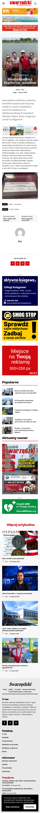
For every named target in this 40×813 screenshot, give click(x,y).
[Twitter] (22, 263)
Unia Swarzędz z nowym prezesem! (17, 593)
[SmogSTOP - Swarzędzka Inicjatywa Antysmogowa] (20, 325)
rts (22, 89)
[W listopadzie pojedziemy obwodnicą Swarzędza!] (7, 401)
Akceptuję (30, 807)
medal (11, 204)
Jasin (4, 793)
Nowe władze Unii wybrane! (9, 219)
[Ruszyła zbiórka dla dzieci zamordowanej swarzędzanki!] (7, 392)
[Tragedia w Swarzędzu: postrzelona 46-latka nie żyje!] (7, 420)
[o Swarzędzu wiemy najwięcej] (21, 3)
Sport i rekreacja (20, 75)
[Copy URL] (27, 263)
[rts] (20, 233)
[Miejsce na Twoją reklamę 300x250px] (20, 360)
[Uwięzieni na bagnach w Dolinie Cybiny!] (7, 411)
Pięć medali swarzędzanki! (13, 558)
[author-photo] (3, 561)
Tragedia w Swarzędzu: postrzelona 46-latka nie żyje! (25, 421)
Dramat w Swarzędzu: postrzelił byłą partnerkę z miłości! (24, 430)
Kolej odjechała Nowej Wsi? (27, 219)
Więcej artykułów (21, 524)
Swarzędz (18, 204)
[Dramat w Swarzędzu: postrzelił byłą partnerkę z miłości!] (7, 430)
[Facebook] (13, 263)
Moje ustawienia (12, 807)
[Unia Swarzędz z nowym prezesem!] (20, 578)
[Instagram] (10, 723)
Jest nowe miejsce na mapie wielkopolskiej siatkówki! (14, 630)
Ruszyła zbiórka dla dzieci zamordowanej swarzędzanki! (25, 392)
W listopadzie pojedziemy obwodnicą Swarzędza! (24, 401)
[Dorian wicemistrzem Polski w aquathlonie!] (20, 650)
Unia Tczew (14, 209)
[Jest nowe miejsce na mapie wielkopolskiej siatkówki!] (20, 613)
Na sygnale (6, 785)
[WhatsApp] (17, 263)
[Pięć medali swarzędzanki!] (20, 543)
